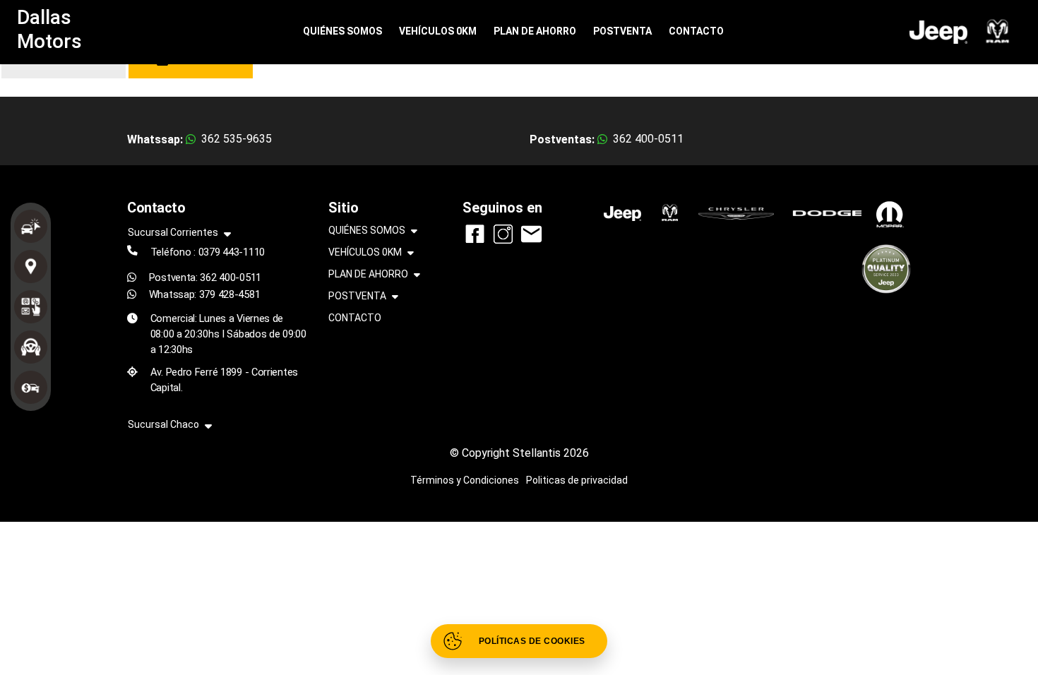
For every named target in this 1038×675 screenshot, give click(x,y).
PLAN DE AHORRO (535, 31)
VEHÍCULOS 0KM (438, 31)
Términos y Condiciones (464, 480)
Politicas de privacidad (577, 480)
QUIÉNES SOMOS (342, 31)
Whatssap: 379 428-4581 (205, 294)
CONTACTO (696, 31)
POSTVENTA (622, 31)
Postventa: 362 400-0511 (205, 277)
